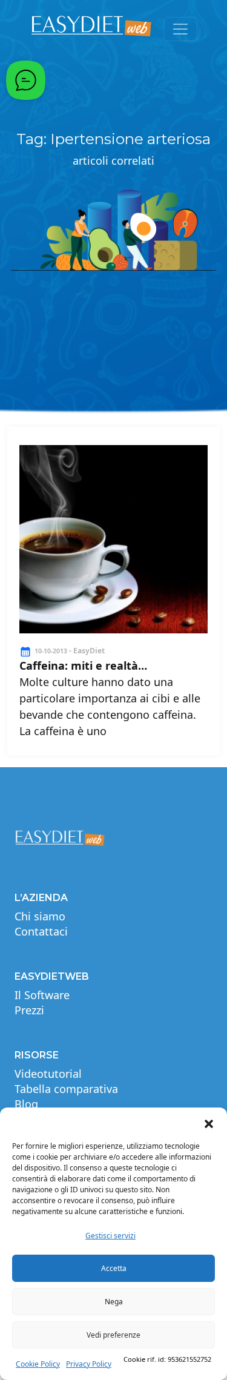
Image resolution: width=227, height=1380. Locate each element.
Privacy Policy (88, 1364)
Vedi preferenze (113, 1335)
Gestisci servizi (110, 1235)
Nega (114, 1301)
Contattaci (41, 931)
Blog (26, 1104)
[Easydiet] (91, 29)
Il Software (42, 995)
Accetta (114, 1268)
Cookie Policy (38, 1364)
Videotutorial (48, 1073)
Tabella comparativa (66, 1088)
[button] (209, 1123)
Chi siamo (40, 916)
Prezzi (29, 1010)
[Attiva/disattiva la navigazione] (180, 29)
